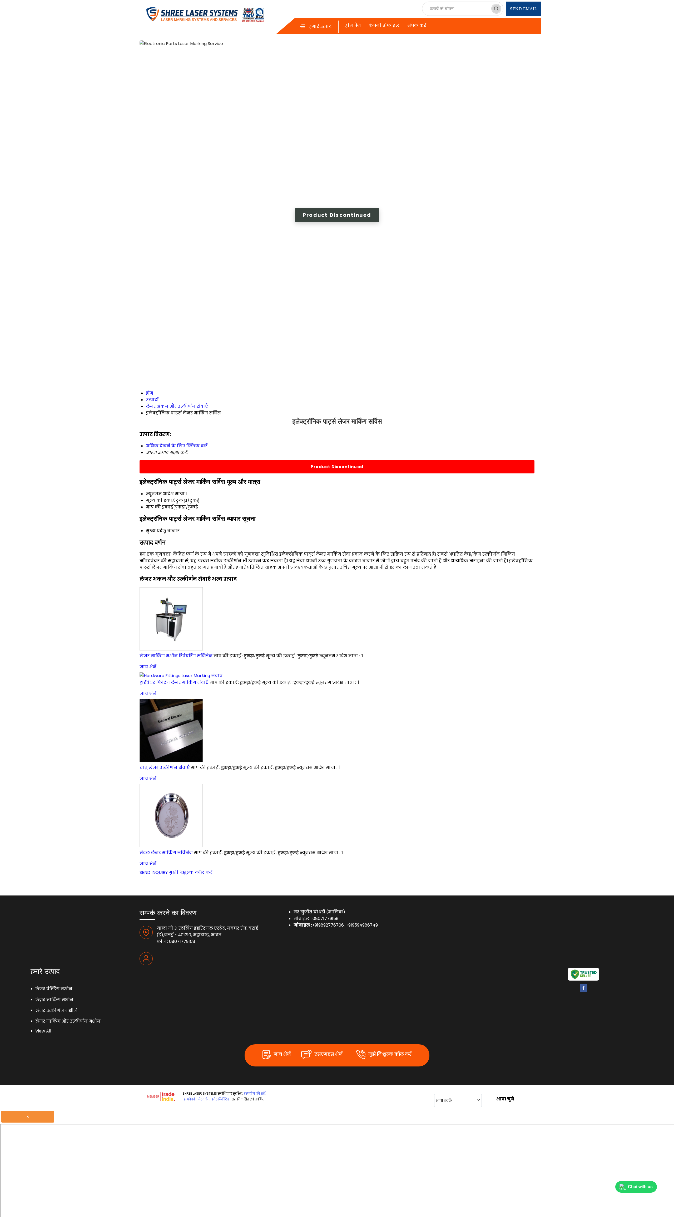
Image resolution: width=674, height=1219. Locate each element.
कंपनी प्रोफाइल (384, 25)
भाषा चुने (505, 1099)
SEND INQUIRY (154, 872)
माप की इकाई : (239, 656)
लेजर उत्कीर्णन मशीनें (56, 1010)
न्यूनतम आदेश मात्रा (165, 494)
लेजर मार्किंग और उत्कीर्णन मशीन (68, 1021)
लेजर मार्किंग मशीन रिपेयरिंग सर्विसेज (176, 656)
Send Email (523, 9)
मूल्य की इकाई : (292, 656)
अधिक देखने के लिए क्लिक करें (176, 446)
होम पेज (353, 25)
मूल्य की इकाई (160, 500)
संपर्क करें (416, 25)
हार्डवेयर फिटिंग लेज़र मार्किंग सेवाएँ (174, 682)
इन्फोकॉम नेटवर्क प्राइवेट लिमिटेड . (207, 1099)
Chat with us (640, 1186)
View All (43, 1031)
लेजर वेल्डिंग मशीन (53, 989)
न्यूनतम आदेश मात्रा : (341, 656)
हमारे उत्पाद (320, 26)
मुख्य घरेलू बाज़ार (163, 531)
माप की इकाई (159, 507)
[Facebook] (583, 990)
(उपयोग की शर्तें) (255, 1093)
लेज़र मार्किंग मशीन (54, 1000)
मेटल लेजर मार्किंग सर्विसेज (166, 853)
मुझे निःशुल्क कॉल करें (190, 872)
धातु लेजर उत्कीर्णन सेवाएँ (165, 768)
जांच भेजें (148, 667)
